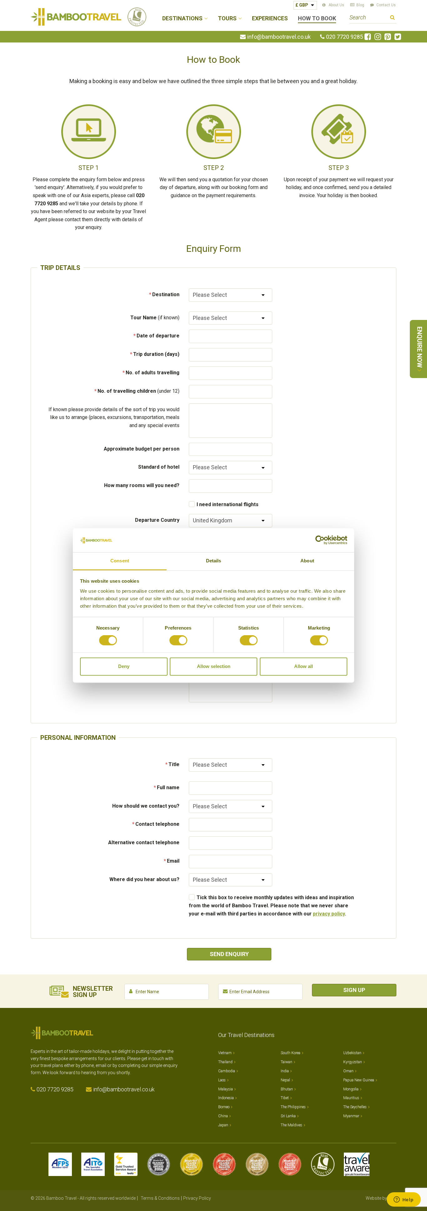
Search (392, 18)
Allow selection (213, 666)
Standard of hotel (158, 467)
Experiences (270, 19)
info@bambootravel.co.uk (279, 37)
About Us (336, 5)
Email (173, 861)
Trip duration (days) (156, 354)
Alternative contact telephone (143, 842)
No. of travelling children (138, 391)
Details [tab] (213, 560)
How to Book (317, 19)
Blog (360, 5)
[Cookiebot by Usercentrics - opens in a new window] (320, 540)
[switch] (178, 640)
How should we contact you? (145, 806)
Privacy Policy (197, 1198)
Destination (165, 294)
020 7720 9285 (344, 37)
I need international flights (228, 504)
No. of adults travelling (152, 373)
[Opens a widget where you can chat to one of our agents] (403, 1200)
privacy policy (329, 914)
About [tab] (307, 560)
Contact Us (386, 5)
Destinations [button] (182, 19)
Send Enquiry (229, 954)
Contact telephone (157, 824)
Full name (168, 787)
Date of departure (158, 336)
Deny (123, 666)
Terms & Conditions (160, 1198)
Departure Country (157, 520)
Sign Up (354, 990)
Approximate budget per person (141, 449)
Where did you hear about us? (144, 879)
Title (173, 764)
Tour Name (154, 318)
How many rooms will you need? (141, 485)
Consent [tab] (119, 560)
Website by (381, 1198)
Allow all (303, 666)
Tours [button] (227, 19)
